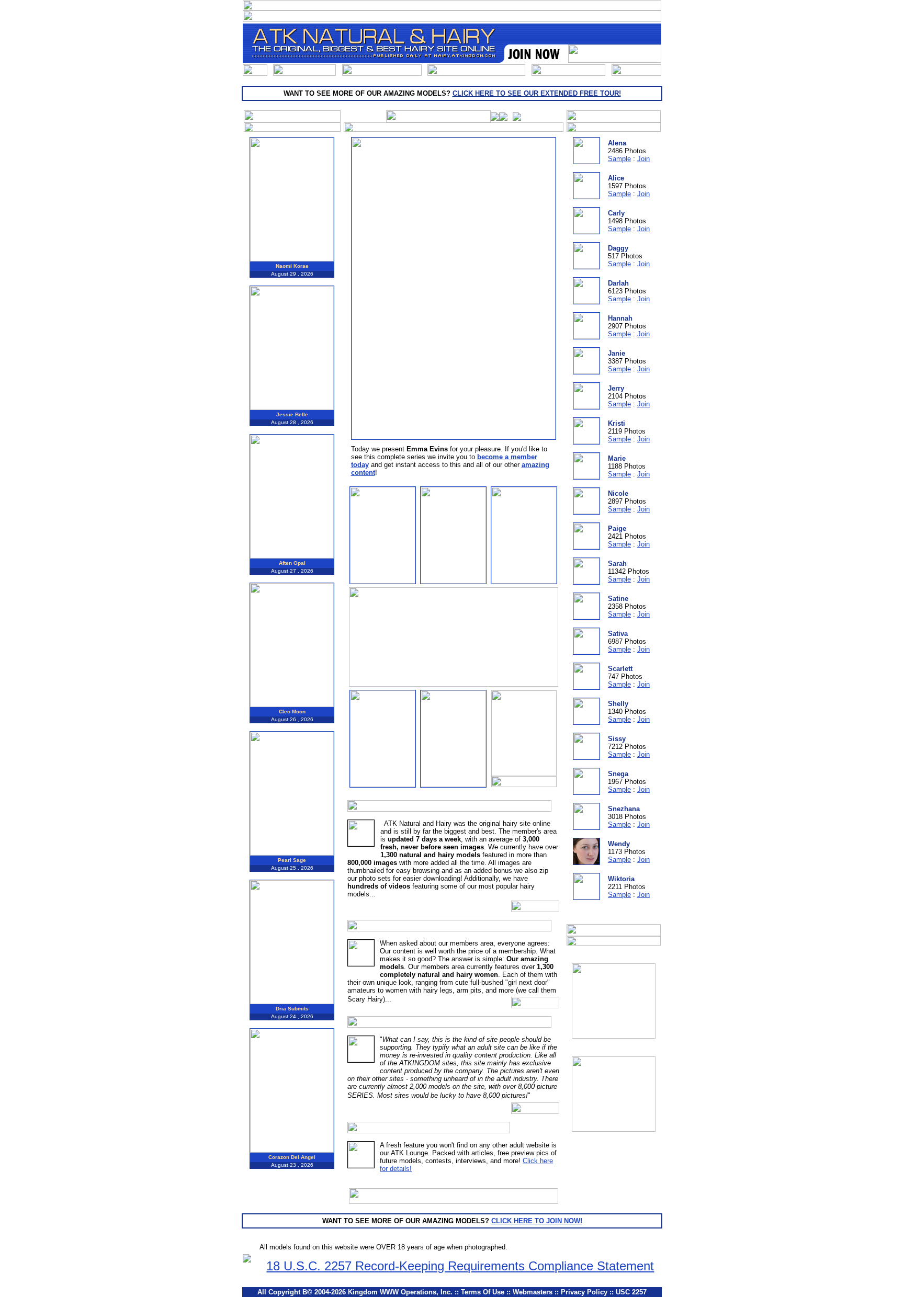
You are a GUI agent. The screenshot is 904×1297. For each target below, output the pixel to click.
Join (643, 159)
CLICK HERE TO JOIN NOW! (536, 1221)
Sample (619, 159)
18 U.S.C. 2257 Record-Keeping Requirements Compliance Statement (460, 1266)
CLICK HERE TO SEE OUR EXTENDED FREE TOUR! (537, 93)
